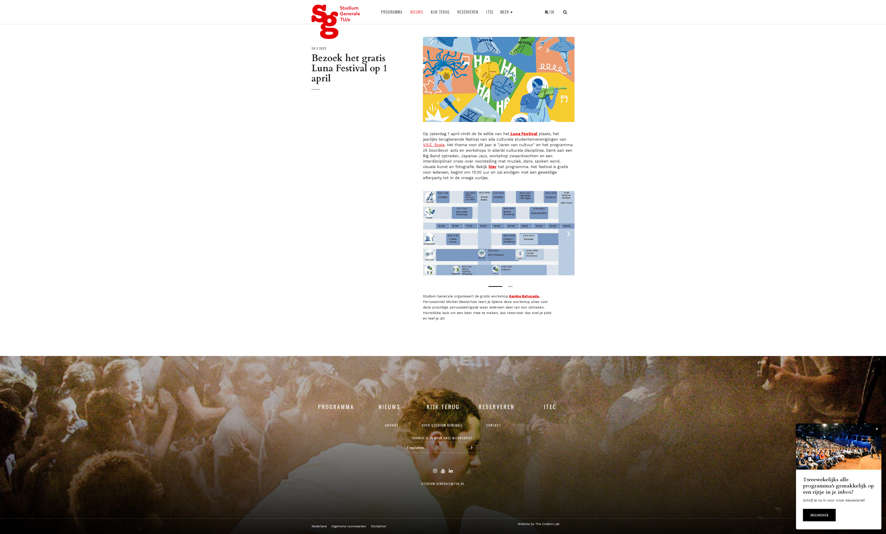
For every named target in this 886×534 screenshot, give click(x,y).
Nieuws (416, 12)
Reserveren (468, 12)
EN (552, 12)
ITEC (490, 12)
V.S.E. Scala (434, 144)
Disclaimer (378, 526)
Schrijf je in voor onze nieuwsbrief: (443, 438)
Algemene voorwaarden (348, 526)
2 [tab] (510, 286)
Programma (392, 12)
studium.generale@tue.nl (443, 484)
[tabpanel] (499, 233)
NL (546, 12)
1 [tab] (495, 286)
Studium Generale (335, 22)
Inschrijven (819, 515)
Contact (493, 425)
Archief (392, 425)
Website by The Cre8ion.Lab (539, 524)
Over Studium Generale (442, 425)
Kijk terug (440, 12)
